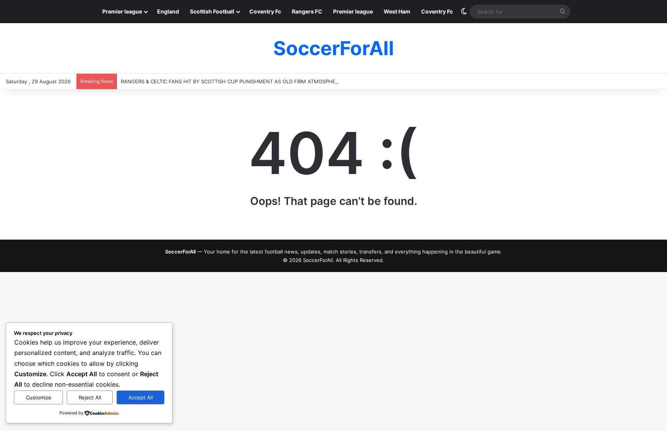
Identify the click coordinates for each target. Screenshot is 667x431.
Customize (38, 397)
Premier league (122, 11)
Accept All (141, 397)
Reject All (90, 397)
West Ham (397, 11)
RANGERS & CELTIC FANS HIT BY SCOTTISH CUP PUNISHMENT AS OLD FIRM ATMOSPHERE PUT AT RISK (247, 81)
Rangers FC (307, 11)
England (168, 11)
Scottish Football (212, 11)
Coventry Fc (265, 11)
